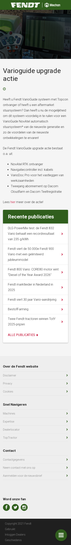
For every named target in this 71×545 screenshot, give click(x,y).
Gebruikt (10, 529)
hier (12, 202)
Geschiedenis (13, 540)
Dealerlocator (11, 429)
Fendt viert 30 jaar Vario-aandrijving (32, 299)
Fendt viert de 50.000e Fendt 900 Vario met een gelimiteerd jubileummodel (31, 254)
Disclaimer (9, 375)
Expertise (8, 421)
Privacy (7, 383)
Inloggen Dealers (15, 534)
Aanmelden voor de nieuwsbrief (22, 475)
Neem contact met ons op (19, 467)
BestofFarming (18, 309)
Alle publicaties (21, 335)
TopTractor (10, 437)
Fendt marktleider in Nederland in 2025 (30, 287)
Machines (9, 413)
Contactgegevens (14, 459)
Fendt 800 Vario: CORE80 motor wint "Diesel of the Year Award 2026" (33, 272)
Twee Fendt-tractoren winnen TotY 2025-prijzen (31, 321)
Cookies (8, 391)
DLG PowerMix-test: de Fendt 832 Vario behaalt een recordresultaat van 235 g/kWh (31, 233)
